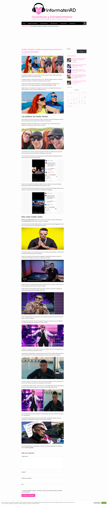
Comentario (25, 456)
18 (68, 101)
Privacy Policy (63, 23)
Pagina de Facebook (32, 23)
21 (76, 101)
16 (82, 99)
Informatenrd (24, 53)
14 (76, 99)
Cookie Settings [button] (97, 502)
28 (76, 103)
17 (84, 99)
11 (68, 99)
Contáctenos (72, 23)
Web (22, 484)
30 (82, 103)
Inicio (24, 23)
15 (79, 99)
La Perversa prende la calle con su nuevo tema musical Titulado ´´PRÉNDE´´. (79, 59)
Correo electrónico (27, 478)
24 (84, 101)
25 (68, 103)
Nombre (24, 472)
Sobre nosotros (54, 23)
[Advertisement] (54, 37)
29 (79, 103)
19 (71, 101)
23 (82, 101)
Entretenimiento (44, 23)
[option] (58, 26)
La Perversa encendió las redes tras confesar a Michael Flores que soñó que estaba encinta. (50, 26)
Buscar (68, 48)
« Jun (68, 106)
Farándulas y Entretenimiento (52, 17)
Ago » (71, 106)
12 (71, 99)
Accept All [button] (104, 502)
